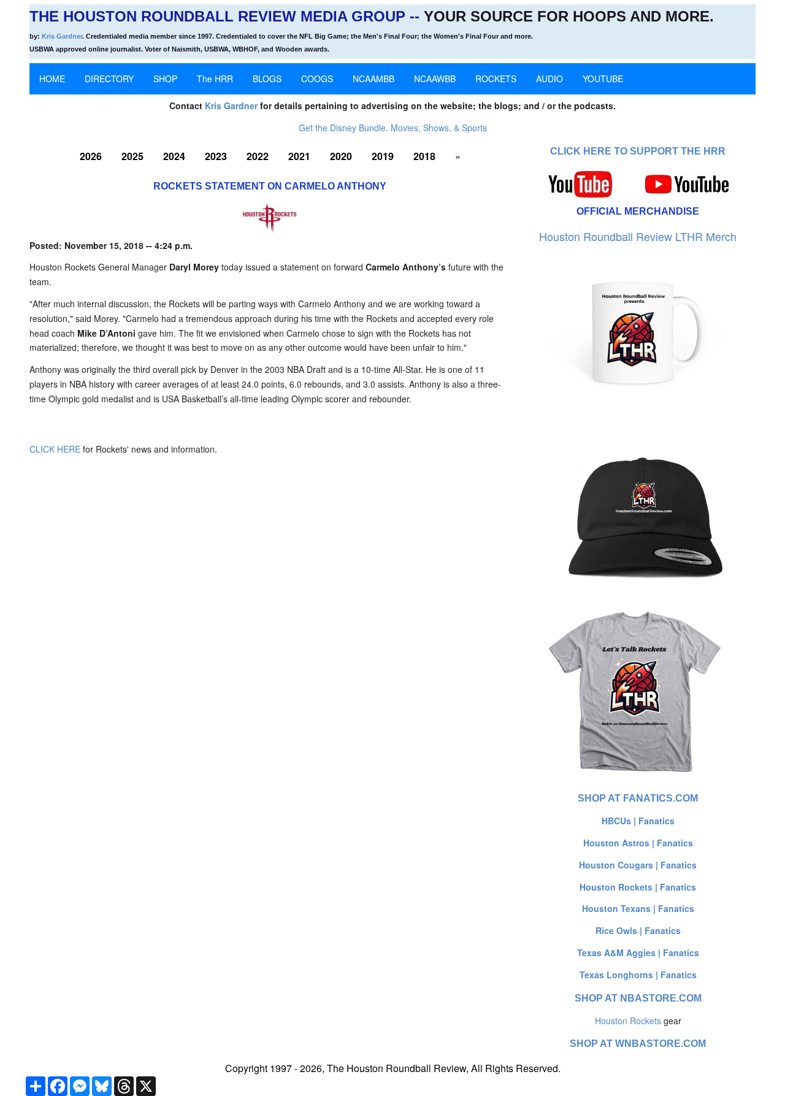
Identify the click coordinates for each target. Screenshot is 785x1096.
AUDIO (549, 78)
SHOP (165, 78)
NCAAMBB (373, 78)
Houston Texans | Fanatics (638, 908)
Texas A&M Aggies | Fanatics (638, 952)
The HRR (215, 78)
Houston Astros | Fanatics (638, 843)
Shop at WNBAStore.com (638, 1043)
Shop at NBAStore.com (638, 998)
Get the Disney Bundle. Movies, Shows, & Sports (393, 127)
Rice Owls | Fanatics (638, 930)
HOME (52, 78)
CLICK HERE (54, 449)
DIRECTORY (109, 78)
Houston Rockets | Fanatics (638, 887)
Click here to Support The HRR (638, 151)
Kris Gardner (62, 36)
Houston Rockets (628, 1020)
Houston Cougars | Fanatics (638, 865)
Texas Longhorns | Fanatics (638, 974)
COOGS (317, 78)
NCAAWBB (435, 78)
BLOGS (267, 78)
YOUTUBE (603, 78)
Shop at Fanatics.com (638, 798)
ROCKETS (495, 78)
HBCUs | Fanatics (638, 820)
